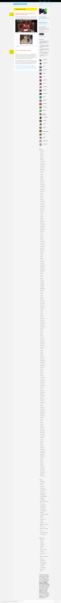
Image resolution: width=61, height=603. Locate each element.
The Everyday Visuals (43, 562)
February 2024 (42, 201)
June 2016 (41, 350)
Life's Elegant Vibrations (43, 496)
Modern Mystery (20, 4)
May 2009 (41, 462)
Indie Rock (47, 579)
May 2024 (41, 196)
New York (30, 67)
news (39, 585)
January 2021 (42, 263)
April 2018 (41, 315)
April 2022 (41, 238)
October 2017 (42, 325)
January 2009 (42, 469)
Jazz (43, 580)
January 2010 (42, 449)
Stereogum (41, 522)
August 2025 (42, 171)
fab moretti (46, 578)
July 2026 (41, 152)
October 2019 (42, 286)
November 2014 (42, 382)
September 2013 (42, 395)
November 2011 (42, 412)
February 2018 (42, 318)
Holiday (43, 579)
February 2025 (42, 181)
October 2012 (42, 400)
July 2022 (41, 233)
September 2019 (42, 288)
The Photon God (42, 526)
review (46, 589)
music (21, 67)
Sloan (41, 554)
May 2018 (41, 313)
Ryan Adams (42, 551)
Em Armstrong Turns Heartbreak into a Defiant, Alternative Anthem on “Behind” (44, 46)
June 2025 (41, 174)
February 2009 (42, 467)
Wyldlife (41, 570)
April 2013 (41, 397)
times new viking (29, 68)
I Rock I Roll (42, 491)
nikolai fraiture (47, 586)
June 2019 (41, 293)
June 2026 (41, 154)
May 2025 (41, 176)
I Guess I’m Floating (43, 489)
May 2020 (41, 276)
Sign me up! (41, 34)
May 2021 (41, 256)
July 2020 (41, 273)
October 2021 (42, 248)
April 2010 (41, 444)
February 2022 (42, 241)
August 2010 (42, 437)
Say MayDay (42, 512)
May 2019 (41, 295)
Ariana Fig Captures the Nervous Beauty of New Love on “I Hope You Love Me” (44, 50)
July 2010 (41, 439)
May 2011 (41, 422)
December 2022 (42, 224)
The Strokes (42, 565)
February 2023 (42, 221)
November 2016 (42, 343)
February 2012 (42, 407)
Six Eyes (41, 517)
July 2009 (41, 459)
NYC (39, 587)
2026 (43, 574)
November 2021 (42, 246)
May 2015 (41, 372)
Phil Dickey (40, 588)
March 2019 (42, 298)
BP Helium (45, 575)
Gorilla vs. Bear (42, 486)
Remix (44, 589)
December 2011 (42, 410)
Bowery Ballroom (42, 575)
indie (45, 579)
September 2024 (42, 189)
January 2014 (42, 390)
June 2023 (41, 214)
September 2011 (42, 415)
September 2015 (42, 365)
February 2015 (42, 377)
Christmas (45, 576)
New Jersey (26, 67)
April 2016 (41, 353)
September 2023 (42, 209)
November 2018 (42, 303)
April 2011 (41, 424)
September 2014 (42, 385)
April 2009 (41, 464)
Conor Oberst (45, 577)
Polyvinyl (44, 588)
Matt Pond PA (44, 581)
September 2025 (42, 169)
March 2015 (42, 375)
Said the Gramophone (43, 510)
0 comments (17, 46)
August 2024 (42, 191)
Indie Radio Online (42, 493)
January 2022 (42, 243)
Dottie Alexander (42, 578)
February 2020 (42, 281)
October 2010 (42, 434)
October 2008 (42, 474)
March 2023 (42, 219)
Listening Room (42, 498)
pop (42, 589)
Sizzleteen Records (42, 519)
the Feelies (25, 68)
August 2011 (42, 417)
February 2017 (42, 338)
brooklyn (40, 576)
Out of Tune (33, 67)
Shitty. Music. (42, 515)
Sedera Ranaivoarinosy (11, 52)
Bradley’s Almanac (42, 481)
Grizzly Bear (42, 541)
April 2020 (41, 278)
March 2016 (42, 355)
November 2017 (42, 323)
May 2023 (41, 216)
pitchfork (42, 588)
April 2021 (41, 258)
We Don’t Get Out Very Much (44, 532)
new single (42, 585)
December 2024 (42, 184)
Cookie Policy (16, 601)
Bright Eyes (47, 575)
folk (47, 578)
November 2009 (42, 452)
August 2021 (42, 251)
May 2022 (41, 236)
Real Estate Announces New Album (23, 50)
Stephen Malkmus (42, 560)
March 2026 (42, 159)
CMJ (48, 576)
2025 (42, 574)
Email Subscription (42, 27)
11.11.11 (11, 13)
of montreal (42, 587)
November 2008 (42, 472)
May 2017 (41, 333)
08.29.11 (11, 51)
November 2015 (42, 362)
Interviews (40, 1)
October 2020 (42, 268)
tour (32, 68)
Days (28, 45)
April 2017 (41, 335)
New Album (23, 67)
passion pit (45, 587)
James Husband (41, 580)
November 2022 (42, 226)
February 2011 (42, 427)
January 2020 (42, 283)
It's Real (32, 45)
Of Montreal (41, 546)
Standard (16, 45)
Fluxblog (41, 484)
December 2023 (42, 204)
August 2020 (42, 271)
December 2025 (42, 164)
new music (47, 584)
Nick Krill (41, 586)
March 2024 (42, 199)
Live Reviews (44, 1)
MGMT (47, 581)
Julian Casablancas (47, 580)
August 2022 (42, 231)
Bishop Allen (42, 539)
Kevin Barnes (41, 581)
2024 (40, 574)
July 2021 (41, 253)
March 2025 (42, 179)
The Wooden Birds (42, 567)
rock (40, 591)
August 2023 (42, 211)
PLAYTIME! (49, 1)
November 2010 (42, 432)
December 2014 (42, 380)
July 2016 (41, 348)
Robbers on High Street (43, 549)
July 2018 (41, 310)
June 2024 (41, 194)
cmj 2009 (40, 577)
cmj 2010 (42, 577)
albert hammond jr (46, 574)
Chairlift (43, 576)
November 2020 (42, 266)
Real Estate (35, 45)
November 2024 (42, 186)
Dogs (30, 45)
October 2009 (42, 454)
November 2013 (42, 392)
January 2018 (42, 320)
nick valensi (44, 586)
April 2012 (41, 405)
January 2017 (42, 340)
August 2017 (42, 328)
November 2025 (42, 166)
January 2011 (42, 429)
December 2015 (42, 360)
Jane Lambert (12, 15)
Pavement (48, 587)
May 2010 (41, 442)
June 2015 (41, 370)
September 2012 (42, 402)
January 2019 (42, 300)
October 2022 (42, 228)
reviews (40, 590)
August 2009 (42, 457)
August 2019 (42, 290)
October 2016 (42, 345)
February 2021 (42, 261)
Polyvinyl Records (42, 507)
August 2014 (42, 387)
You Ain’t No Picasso (43, 534)
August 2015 (42, 367)
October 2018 (42, 305)
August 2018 (42, 308)
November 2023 (42, 206)
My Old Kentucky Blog (43, 505)
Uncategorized (23, 45)
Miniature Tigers (42, 544)
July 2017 (41, 330)
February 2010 (42, 447)
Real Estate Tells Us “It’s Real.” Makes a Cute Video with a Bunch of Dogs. (25, 14)
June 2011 (41, 420)
